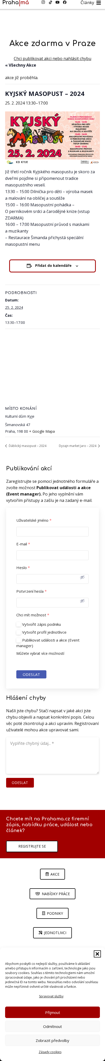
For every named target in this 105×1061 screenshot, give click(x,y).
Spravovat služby (51, 996)
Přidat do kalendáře (53, 265)
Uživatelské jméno (33, 520)
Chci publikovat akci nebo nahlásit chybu (52, 58)
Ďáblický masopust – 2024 (27, 446)
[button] (97, 953)
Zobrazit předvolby (52, 1040)
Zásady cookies (50, 1052)
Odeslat (31, 674)
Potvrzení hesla (31, 591)
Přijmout (52, 1012)
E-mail (23, 544)
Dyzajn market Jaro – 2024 (78, 446)
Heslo (23, 567)
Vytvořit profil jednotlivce (44, 632)
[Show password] (82, 577)
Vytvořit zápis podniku (41, 624)
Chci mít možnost (32, 615)
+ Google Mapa (42, 431)
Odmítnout (52, 1026)
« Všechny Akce (20, 65)
